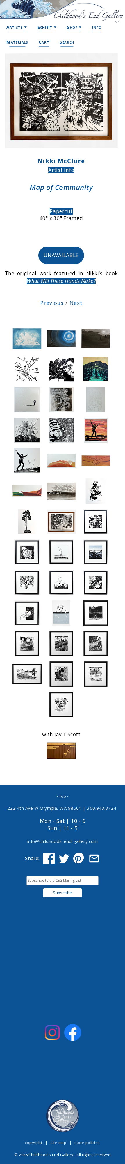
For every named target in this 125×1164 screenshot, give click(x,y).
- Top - (62, 796)
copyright (33, 1142)
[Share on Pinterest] (79, 858)
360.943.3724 (102, 808)
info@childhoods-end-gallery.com (62, 841)
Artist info (61, 170)
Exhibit (46, 27)
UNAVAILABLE (61, 255)
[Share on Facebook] (49, 858)
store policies (87, 1142)
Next (76, 302)
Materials (17, 42)
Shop (73, 27)
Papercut (61, 211)
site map (59, 1142)
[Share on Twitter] (64, 858)
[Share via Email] (94, 858)
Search (67, 42)
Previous (52, 302)
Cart (44, 42)
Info (96, 27)
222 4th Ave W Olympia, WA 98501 (44, 808)
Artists (15, 27)
